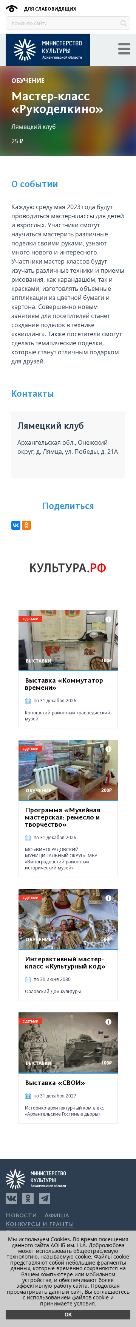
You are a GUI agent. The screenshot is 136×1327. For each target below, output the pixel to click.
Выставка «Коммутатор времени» (64, 684)
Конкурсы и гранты (40, 1224)
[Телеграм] (44, 1198)
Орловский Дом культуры (53, 991)
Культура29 (48, 50)
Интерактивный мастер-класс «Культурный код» (65, 963)
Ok (68, 1315)
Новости (21, 1215)
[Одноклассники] (28, 1198)
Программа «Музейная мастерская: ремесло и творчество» (62, 817)
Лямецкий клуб (33, 127)
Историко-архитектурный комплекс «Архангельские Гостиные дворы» (64, 1111)
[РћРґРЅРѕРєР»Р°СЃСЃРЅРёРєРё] (26, 525)
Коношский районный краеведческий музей (67, 715)
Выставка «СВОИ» (55, 1083)
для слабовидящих (49, 9)
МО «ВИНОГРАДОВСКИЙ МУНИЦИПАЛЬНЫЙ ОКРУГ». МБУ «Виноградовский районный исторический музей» (61, 858)
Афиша (57, 1215)
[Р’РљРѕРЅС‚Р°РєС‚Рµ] (15, 525)
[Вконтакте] (11, 1198)
